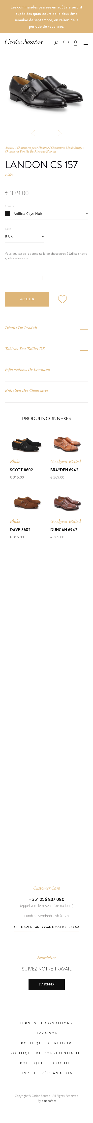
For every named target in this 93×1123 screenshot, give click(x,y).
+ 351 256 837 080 (46, 899)
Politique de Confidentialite (46, 1053)
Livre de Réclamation (46, 1073)
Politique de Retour (46, 1043)
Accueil (9, 148)
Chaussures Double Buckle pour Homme (30, 151)
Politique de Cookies (46, 1063)
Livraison (46, 1033)
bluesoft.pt (49, 1101)
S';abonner (47, 984)
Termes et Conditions (46, 1023)
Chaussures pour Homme (33, 148)
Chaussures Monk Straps (66, 148)
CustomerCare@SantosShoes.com (46, 927)
